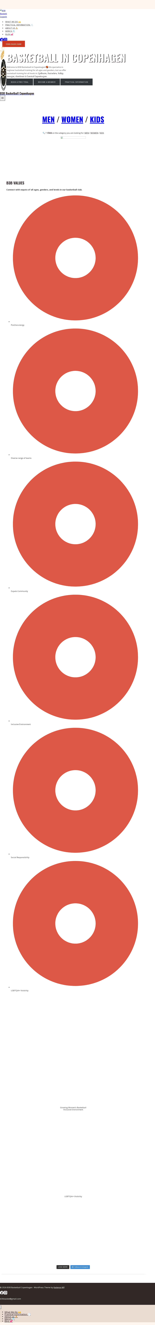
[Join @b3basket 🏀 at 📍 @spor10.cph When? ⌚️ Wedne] (129, 1223)
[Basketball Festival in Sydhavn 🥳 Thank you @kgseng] (17, 1239)
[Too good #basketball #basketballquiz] (129, 1239)
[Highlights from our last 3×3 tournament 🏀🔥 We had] (45, 1239)
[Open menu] (2, 98)
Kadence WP (59, 1287)
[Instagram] (5, 1293)
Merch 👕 (10, 31)
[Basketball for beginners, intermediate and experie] (45, 1223)
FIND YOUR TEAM (13, 44)
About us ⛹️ (11, 28)
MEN (48, 119)
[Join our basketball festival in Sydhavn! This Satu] (45, 1255)
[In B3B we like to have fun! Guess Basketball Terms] (17, 1255)
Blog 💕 (9, 34)
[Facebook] (2, 40)
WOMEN (72, 119)
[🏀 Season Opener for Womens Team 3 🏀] (17, 1219)
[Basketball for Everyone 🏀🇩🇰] (73, 1255)
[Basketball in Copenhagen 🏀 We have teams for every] (73, 1239)
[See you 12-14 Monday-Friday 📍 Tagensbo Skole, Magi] (101, 1255)
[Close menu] (0, 1307)
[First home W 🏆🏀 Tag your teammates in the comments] (73, 1223)
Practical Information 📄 (19, 25)
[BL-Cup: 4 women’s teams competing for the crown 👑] (101, 1223)
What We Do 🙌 (13, 22)
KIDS (97, 119)
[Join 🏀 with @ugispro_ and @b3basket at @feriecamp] (129, 1255)
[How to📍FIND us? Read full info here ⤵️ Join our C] (101, 1239)
